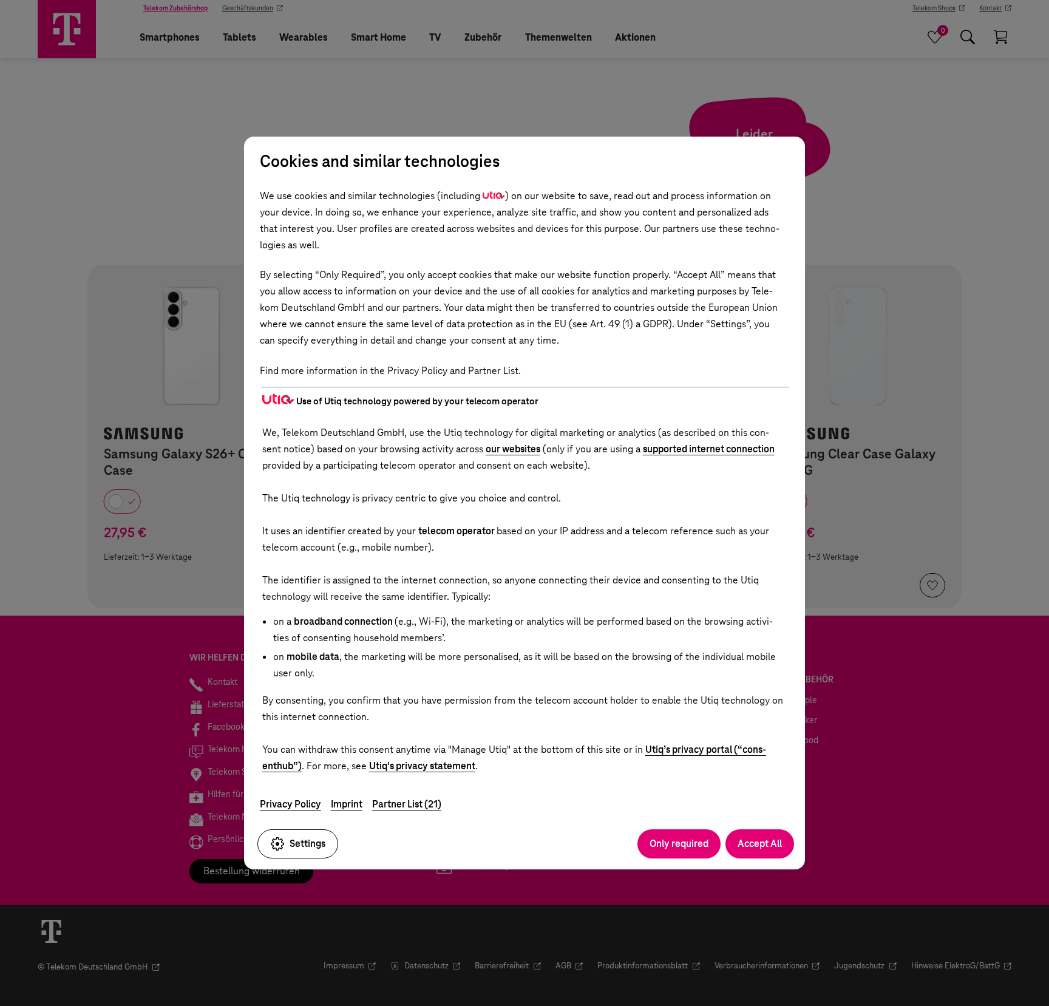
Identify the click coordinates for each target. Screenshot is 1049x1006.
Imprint (346, 804)
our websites (513, 449)
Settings (307, 843)
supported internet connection (709, 449)
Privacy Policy (290, 804)
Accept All (760, 843)
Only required (679, 843)
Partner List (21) (406, 804)
